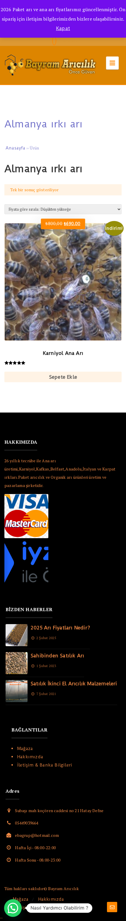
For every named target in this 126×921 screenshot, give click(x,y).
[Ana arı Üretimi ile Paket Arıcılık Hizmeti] (51, 76)
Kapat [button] (63, 28)
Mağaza (25, 748)
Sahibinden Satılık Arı (57, 656)
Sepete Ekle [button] (63, 377)
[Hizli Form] (112, 907)
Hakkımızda (30, 756)
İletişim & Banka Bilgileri (44, 765)
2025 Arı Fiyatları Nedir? (60, 628)
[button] (13, 908)
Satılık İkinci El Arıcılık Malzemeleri (73, 683)
